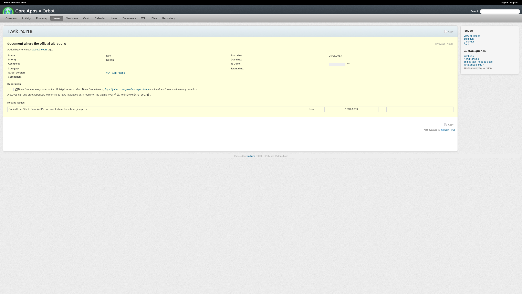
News (114, 18)
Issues (57, 18)
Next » (450, 44)
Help (23, 2)
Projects (15, 2)
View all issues (472, 36)
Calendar (100, 18)
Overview (11, 18)
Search (475, 11)
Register (514, 2)
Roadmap (41, 18)
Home (7, 2)
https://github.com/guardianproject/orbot (127, 89)
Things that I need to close (478, 61)
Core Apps (26, 10)
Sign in (504, 2)
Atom (446, 130)
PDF (453, 130)
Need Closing (471, 59)
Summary (469, 38)
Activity (26, 18)
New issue (72, 18)
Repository (168, 18)
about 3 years (39, 49)
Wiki (143, 18)
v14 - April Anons (115, 72)
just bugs (469, 56)
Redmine (251, 156)
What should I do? (474, 64)
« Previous (440, 44)
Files (154, 18)
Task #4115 (37, 109)
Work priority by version (478, 68)
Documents (129, 18)
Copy (450, 31)
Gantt (86, 18)
